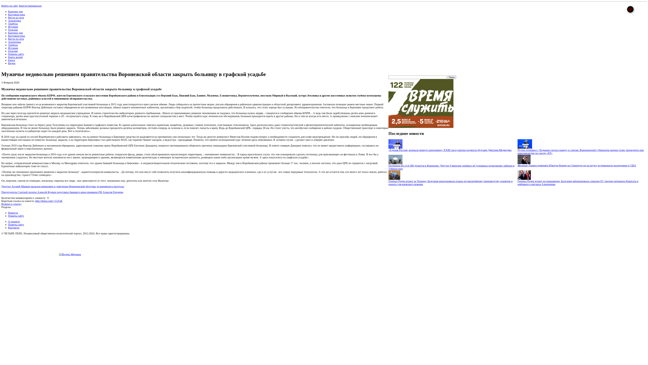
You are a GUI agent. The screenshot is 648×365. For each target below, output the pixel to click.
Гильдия (13, 29)
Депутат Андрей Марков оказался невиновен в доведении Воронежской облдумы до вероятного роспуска (62, 186)
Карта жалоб (15, 57)
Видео (11, 63)
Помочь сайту (16, 54)
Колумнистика (16, 14)
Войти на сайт (9, 5)
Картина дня (15, 11)
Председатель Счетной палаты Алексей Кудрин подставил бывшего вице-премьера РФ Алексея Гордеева (62, 192)
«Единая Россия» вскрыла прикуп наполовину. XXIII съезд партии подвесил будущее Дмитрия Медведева (449, 150)
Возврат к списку (11, 204)
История (13, 26)
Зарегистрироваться (30, 5)
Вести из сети (16, 17)
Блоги (11, 60)
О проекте (14, 221)
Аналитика (14, 20)
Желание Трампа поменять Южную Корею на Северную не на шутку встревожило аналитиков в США (577, 165)
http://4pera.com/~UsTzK (49, 201)
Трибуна (13, 23)
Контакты (13, 227)
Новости (13, 212)
